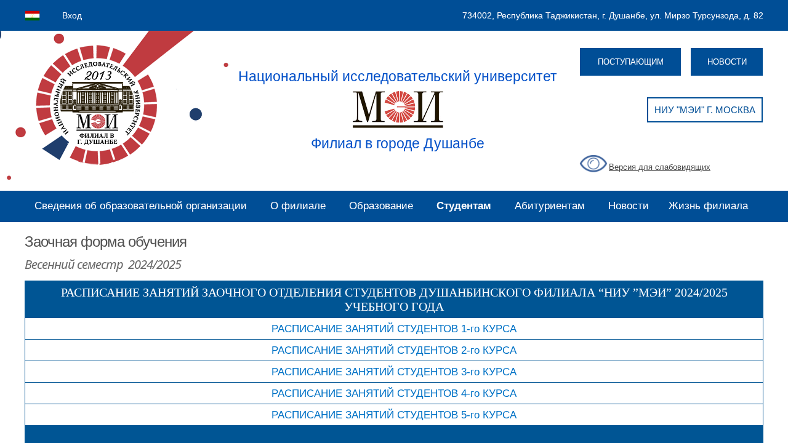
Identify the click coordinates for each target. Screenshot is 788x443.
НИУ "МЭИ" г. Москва (704, 110)
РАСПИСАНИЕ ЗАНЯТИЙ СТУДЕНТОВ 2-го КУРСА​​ (394, 350)
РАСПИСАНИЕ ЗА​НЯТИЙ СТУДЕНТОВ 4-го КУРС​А (394, 393)
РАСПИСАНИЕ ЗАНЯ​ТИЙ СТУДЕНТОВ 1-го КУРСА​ (394, 328)
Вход (72, 15)
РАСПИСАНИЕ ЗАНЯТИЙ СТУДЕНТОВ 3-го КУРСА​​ (394, 371)
